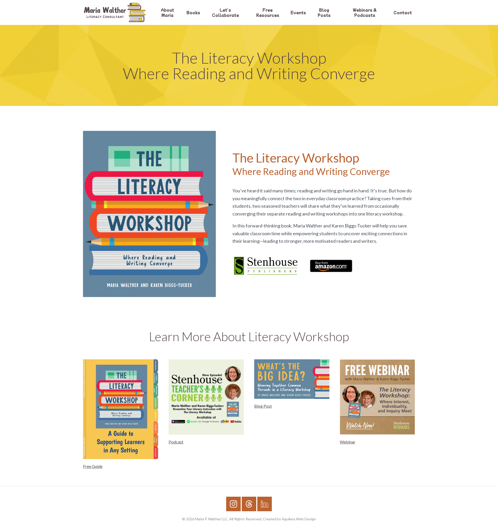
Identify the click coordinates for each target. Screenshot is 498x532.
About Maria (167, 12)
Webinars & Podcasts (365, 12)
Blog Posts (324, 12)
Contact (402, 12)
